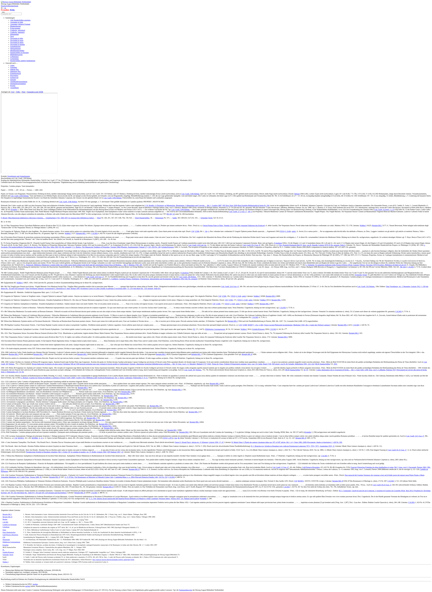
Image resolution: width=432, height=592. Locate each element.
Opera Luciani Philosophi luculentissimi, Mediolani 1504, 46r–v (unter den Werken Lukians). (297, 325)
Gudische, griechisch (17, 30)
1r (39, 438)
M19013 (21, 438)
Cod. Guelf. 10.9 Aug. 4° (95, 277)
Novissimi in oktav (17, 42)
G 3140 (287, 231)
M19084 (35, 438)
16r (206, 231)
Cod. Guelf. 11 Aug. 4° (280, 467)
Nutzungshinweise (185, 590)
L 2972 (170, 438)
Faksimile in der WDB (35, 92)
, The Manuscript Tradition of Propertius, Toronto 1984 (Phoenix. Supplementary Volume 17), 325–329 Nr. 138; (116, 247)
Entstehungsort (15, 73)
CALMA (94, 233)
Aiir (175, 438)
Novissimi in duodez (17, 44)
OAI (12, 92)
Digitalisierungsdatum (18, 84)
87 (307, 370)
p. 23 (392, 209)
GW (192, 231)
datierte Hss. (14, 69)
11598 (244, 325)
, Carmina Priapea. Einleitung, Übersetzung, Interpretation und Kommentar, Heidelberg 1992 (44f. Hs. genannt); (153, 279)
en (5, 8)
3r (42, 438)
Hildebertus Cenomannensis (215, 329)
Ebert (99, 218)
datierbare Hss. (15, 71)
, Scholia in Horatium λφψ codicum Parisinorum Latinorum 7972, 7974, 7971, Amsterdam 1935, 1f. (293, 446)
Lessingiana (14, 59)
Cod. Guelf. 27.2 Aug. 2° (238, 212)
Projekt (12, 86)
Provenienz (14, 76)
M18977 (251, 325)
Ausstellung (14, 88)
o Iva (256, 325)
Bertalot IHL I (377, 225)
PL (194, 329)
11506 (197, 231)
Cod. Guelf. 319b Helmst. (190, 194)
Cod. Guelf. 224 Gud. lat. (197, 245)
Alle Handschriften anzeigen (20, 20)
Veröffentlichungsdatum (18, 82)
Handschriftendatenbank (9, 6)
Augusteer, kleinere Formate (20, 24)
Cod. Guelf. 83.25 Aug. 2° (382, 485)
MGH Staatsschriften (322, 364)
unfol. (294, 231)
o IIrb (261, 325)
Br (179, 438)
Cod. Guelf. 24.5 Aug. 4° (415, 436)
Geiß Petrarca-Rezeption (311, 467)
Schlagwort (14, 78)
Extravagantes (15, 28)
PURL (12, 10)
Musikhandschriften (17, 51)
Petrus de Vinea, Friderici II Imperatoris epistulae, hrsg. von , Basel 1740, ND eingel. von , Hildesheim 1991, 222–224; (263, 364)
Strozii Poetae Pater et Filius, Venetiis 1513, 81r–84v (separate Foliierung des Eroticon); (234, 225)
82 (305, 370)
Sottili (174, 218)
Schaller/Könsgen (167, 247)
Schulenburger (15, 46)
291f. (335, 364)
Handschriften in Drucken (19, 53)
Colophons (278, 243)
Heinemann (159, 218)
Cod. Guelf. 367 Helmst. (192, 370)
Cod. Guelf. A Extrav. (382, 209)
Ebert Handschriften (142, 218)
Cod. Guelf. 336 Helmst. (187, 277)
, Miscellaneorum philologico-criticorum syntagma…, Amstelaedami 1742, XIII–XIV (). (47, 218)
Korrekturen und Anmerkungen (19, 176)
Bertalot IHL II (247, 354)
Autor (12, 65)
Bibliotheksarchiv (16, 55)
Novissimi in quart (16, 40)
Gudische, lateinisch (17, 32)
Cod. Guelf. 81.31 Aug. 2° (397, 450)
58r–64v (403, 267)
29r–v (250, 212)
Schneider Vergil (206, 218)
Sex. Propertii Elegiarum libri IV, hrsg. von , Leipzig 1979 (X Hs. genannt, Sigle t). (312, 245)
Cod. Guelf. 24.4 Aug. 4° (230, 286)
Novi (12, 36)
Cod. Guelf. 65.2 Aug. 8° (252, 245)
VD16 (282, 231)
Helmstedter (14, 34)
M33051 (301, 481)
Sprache (13, 80)
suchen (35, 584)
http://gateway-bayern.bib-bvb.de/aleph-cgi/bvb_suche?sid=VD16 (113, 559)
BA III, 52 (170, 214)
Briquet (297, 194)
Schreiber (13, 67)
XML (18, 92)
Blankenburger (15, 26)
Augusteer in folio (16, 22)
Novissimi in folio (16, 38)
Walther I (363, 225)
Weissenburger (15, 49)
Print (23, 92)
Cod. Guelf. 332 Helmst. (366, 286)
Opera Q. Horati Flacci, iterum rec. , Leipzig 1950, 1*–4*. (199, 442)
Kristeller (14, 209)
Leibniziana (14, 57)
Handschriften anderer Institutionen (22, 61)
